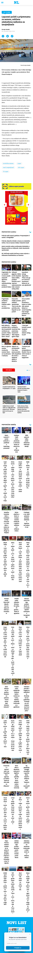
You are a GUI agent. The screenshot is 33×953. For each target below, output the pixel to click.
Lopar (19, 163)
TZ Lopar (5, 171)
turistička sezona (8, 163)
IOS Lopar (21, 167)
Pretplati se (17, 947)
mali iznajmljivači (8, 167)
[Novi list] (16, 2)
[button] (28, 205)
